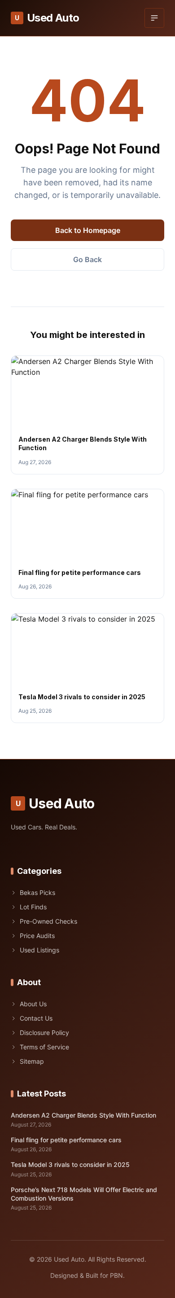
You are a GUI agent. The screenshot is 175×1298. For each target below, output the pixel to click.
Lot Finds (33, 907)
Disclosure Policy (44, 1032)
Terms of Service (44, 1047)
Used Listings (39, 950)
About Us (33, 1004)
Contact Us (36, 1018)
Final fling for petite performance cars (79, 572)
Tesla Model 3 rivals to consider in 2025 (81, 697)
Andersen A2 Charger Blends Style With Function (83, 1115)
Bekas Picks (37, 892)
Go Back (87, 259)
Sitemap (32, 1061)
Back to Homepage (87, 230)
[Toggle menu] (154, 18)
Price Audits (37, 935)
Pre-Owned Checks (48, 921)
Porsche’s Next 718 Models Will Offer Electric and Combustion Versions (84, 1194)
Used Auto (47, 17)
